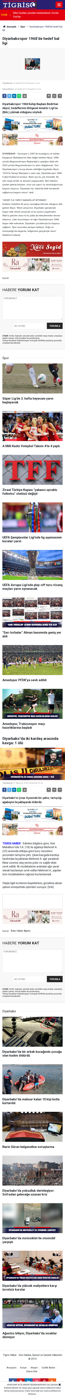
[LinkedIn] (14, 96)
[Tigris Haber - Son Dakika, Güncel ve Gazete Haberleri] (19, 4)
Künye (23, 1367)
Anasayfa (11, 26)
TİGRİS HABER (11, 843)
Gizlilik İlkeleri (48, 1367)
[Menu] (59, 5)
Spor (22, 26)
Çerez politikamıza (52, 1391)
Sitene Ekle (31, 1371)
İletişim (34, 1367)
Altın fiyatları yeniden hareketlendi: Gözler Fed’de (36, 14)
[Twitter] (9, 96)
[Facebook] (4, 96)
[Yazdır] (25, 96)
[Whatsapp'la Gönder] (19, 96)
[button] (49, 96)
